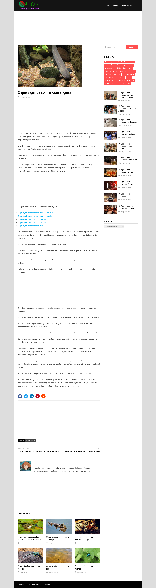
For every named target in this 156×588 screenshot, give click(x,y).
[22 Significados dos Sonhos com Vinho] (110, 182)
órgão (128, 83)
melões (115, 74)
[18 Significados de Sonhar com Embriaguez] (110, 120)
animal (116, 5)
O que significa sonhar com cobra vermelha (35, 216)
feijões (119, 68)
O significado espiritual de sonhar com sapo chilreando (29, 538)
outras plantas (130, 74)
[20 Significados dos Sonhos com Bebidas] (110, 206)
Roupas (107, 80)
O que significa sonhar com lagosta (32, 219)
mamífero (108, 74)
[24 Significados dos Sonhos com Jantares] (110, 132)
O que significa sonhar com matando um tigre (86, 538)
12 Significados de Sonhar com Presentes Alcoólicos (127, 108)
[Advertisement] (78, 25)
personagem (127, 5)
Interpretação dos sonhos (40, 585)
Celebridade (108, 65)
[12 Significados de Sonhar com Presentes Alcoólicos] (110, 106)
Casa (108, 5)
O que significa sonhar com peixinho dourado (36, 212)
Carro (132, 62)
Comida (117, 65)
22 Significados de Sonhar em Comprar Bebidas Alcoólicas (126, 94)
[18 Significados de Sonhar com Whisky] (110, 170)
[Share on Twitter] (26, 396)
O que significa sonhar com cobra (31, 225)
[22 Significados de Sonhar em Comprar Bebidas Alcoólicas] (110, 93)
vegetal (107, 83)
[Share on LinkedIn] (32, 396)
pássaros (121, 77)
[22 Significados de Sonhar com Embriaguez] (110, 157)
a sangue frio (30, 440)
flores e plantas (127, 68)
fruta (106, 71)
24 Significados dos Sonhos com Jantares (126, 133)
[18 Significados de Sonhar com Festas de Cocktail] (110, 144)
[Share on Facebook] (20, 396)
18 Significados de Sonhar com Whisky (126, 170)
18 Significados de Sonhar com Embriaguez (127, 120)
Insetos (121, 71)
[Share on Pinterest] (37, 396)
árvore (122, 83)
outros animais (109, 77)
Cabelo (126, 62)
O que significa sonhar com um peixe (32, 222)
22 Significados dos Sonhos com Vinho (126, 183)
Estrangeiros (108, 68)
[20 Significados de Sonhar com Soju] (110, 194)
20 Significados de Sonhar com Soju (125, 195)
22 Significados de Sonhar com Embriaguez (127, 158)
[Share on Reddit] (43, 396)
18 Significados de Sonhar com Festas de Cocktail (127, 146)
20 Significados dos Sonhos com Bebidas (126, 207)
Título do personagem (124, 80)
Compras (124, 65)
